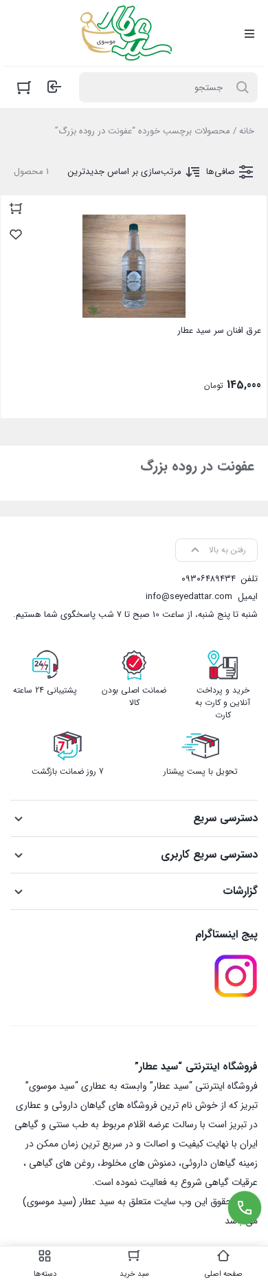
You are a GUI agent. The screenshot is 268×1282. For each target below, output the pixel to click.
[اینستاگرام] (236, 976)
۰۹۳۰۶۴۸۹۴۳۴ (208, 579)
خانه (246, 131)
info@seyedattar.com (189, 596)
